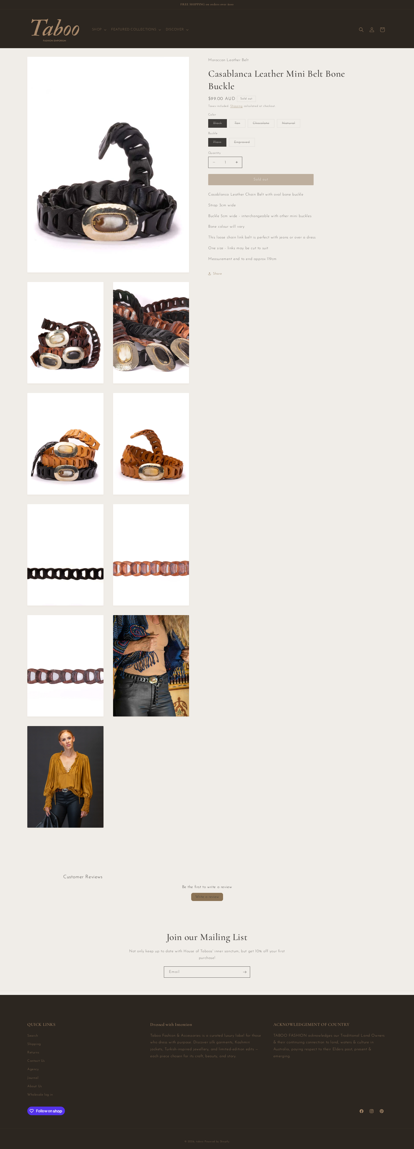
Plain (219, 143)
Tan (240, 124)
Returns (33, 1052)
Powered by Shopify (217, 1141)
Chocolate (263, 124)
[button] (98, 30)
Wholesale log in (40, 1095)
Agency (33, 1069)
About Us (34, 1086)
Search (32, 1036)
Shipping (236, 106)
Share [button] (217, 274)
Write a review (207, 897)
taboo (200, 1141)
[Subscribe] (244, 972)
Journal (32, 1078)
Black (220, 124)
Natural (291, 124)
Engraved (244, 143)
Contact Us (36, 1061)
